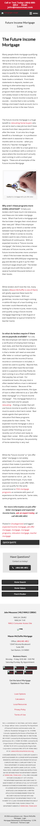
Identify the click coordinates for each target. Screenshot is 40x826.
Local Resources (20, 704)
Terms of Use (20, 715)
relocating (6, 405)
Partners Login (24, 822)
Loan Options (20, 694)
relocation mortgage (20, 533)
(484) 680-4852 (23, 641)
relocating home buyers (21, 123)
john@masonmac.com (20, 7)
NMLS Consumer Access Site (20, 623)
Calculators (20, 699)
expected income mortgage (14, 527)
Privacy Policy (20, 709)
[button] (20, 567)
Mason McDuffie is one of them (23, 290)
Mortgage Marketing (11, 820)
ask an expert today (25, 513)
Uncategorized (17, 523)
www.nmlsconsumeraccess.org (22, 751)
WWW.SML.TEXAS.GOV (13, 775)
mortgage (16, 530)
